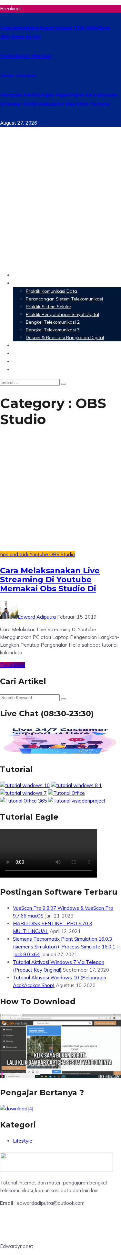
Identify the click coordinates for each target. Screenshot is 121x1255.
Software (25, 345)
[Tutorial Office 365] (23, 801)
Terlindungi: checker (25, 56)
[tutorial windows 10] (25, 785)
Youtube (39, 554)
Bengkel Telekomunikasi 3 (53, 330)
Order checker (18, 76)
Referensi (26, 361)
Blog (19, 369)
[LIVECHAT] (60, 753)
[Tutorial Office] (66, 793)
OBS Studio (62, 554)
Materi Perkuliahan (39, 283)
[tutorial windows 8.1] (76, 785)
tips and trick (15, 554)
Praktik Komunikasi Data (51, 291)
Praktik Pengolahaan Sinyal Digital (62, 314)
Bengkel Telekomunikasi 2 (53, 322)
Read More (12, 665)
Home (21, 275)
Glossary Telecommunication (52, 353)
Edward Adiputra (37, 617)
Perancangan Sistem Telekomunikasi (64, 299)
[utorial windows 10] (23, 793)
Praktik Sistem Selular (48, 306)
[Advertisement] (60, 206)
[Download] (17, 1109)
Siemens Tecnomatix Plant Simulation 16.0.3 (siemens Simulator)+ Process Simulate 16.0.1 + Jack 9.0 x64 (66, 946)
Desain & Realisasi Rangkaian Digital (65, 337)
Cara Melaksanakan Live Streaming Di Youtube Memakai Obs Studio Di (50, 579)
